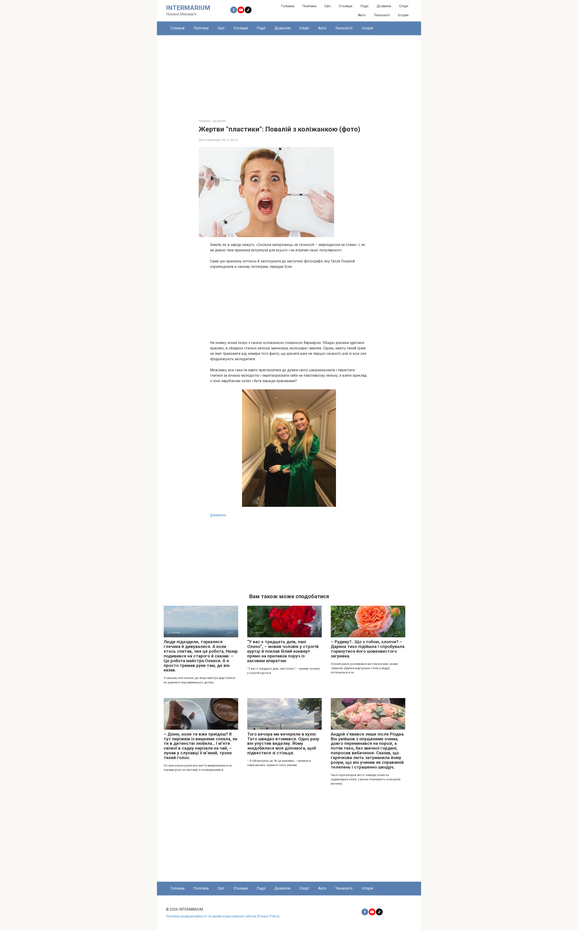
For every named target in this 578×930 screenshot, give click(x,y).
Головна (287, 6)
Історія (403, 15)
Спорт (403, 6)
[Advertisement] (289, 73)
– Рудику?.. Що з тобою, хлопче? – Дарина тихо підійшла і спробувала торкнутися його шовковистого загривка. (367, 649)
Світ (327, 6)
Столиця (345, 6)
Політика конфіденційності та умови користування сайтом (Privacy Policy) (223, 916)
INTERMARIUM (188, 8)
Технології (382, 15)
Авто (362, 15)
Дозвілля (384, 6)
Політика (309, 6)
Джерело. (218, 515)
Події (364, 6)
